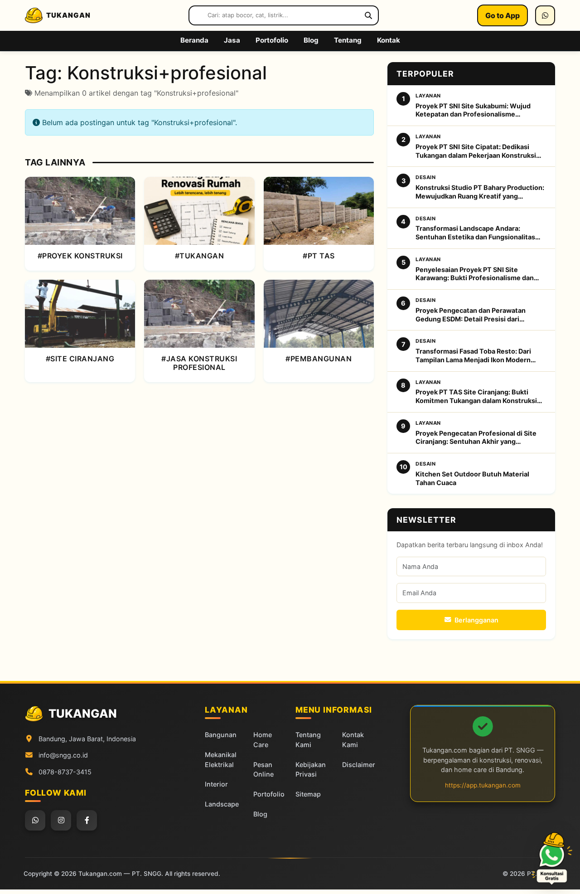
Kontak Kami (353, 739)
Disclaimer (358, 764)
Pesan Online (263, 769)
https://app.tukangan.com (483, 785)
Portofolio (269, 794)
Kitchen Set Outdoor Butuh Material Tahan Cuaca (472, 478)
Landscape (222, 804)
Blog (260, 814)
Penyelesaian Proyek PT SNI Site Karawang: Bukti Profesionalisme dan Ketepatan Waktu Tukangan (475, 274)
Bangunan (221, 735)
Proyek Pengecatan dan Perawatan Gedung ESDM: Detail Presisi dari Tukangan (471, 314)
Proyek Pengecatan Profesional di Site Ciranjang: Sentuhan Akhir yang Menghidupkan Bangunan (476, 437)
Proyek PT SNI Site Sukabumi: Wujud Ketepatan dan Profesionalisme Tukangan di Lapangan (473, 110)
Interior (216, 784)
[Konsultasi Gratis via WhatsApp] (552, 858)
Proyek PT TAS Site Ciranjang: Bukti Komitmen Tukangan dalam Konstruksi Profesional (476, 396)
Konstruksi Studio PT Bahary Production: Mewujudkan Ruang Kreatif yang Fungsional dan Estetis (480, 192)
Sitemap (308, 794)
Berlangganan (476, 620)
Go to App (502, 15)
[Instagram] (61, 820)
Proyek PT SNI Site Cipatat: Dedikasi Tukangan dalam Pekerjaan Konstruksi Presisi (476, 151)
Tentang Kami (308, 739)
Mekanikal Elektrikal (221, 759)
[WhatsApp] (545, 15)
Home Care (262, 739)
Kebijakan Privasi (310, 769)
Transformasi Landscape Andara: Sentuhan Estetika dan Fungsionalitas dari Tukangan (475, 232)
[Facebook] (87, 820)
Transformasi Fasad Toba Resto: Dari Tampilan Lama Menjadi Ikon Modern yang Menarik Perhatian (473, 355)
